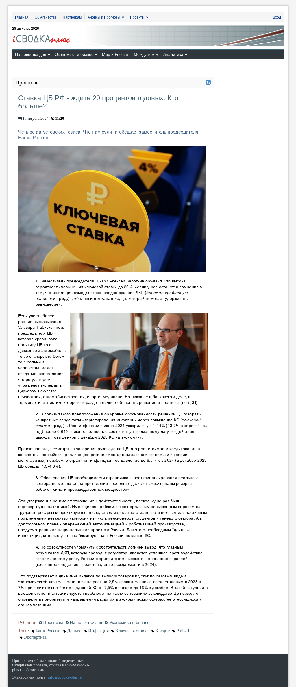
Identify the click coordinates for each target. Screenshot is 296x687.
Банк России (48, 630)
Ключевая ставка (132, 630)
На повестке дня (30, 54)
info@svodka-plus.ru (65, 677)
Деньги (74, 630)
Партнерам (72, 16)
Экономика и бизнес (74, 54)
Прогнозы (52, 622)
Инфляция (98, 630)
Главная (22, 16)
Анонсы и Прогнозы (104, 16)
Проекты (137, 16)
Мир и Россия (115, 54)
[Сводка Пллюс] (43, 37)
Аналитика (173, 54)
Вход (277, 16)
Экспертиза (35, 637)
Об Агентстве (46, 16)
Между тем (144, 54)
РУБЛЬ (183, 630)
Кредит (162, 630)
